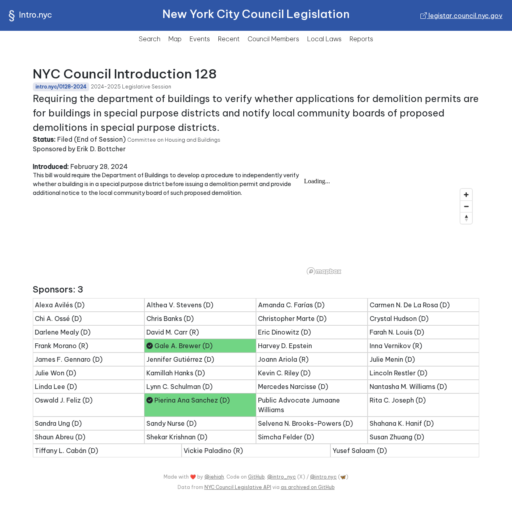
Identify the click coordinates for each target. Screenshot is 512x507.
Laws (324, 39)
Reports (361, 39)
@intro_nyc (281, 477)
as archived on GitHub (308, 487)
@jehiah (214, 477)
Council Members (273, 39)
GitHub (256, 477)
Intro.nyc (35, 15)
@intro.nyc (323, 477)
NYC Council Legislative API (237, 487)
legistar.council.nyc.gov (464, 16)
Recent (229, 39)
